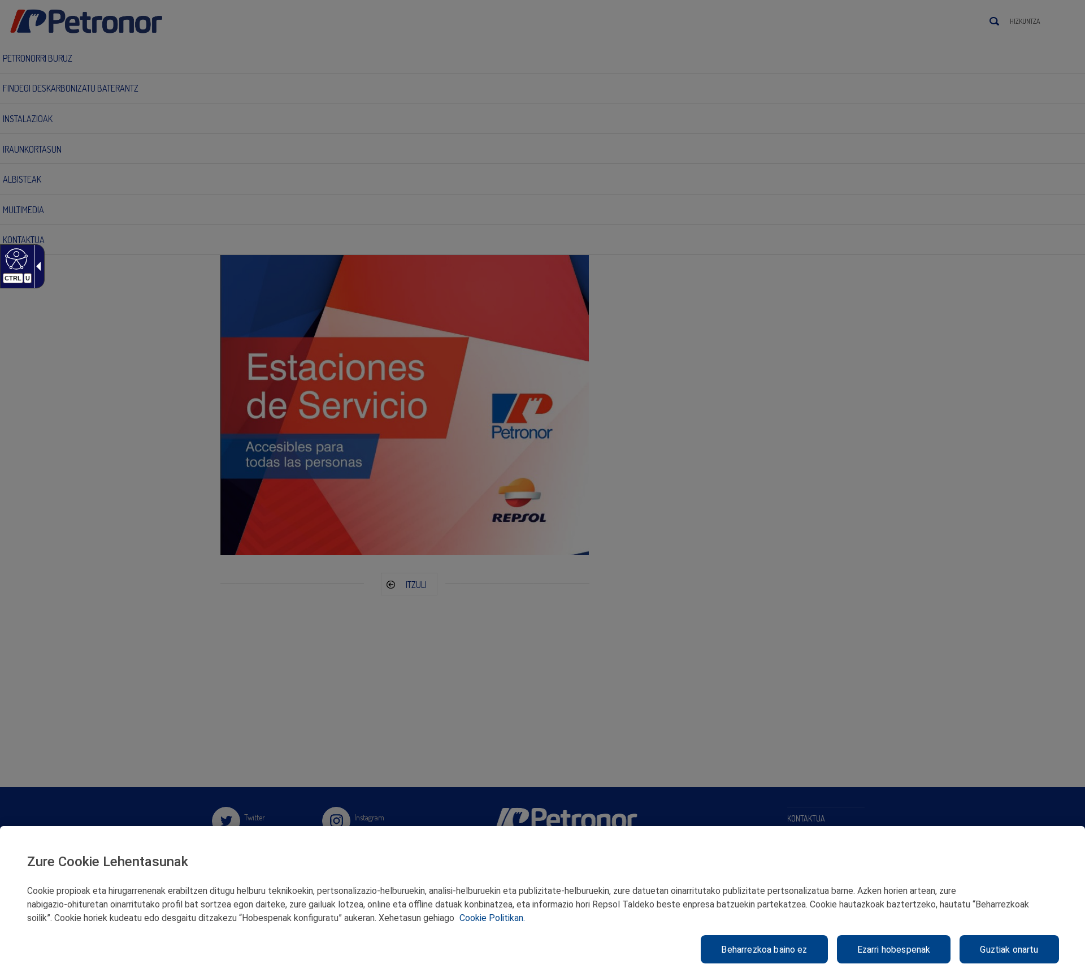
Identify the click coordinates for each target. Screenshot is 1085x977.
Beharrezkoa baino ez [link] (764, 949)
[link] (15, 258)
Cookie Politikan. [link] (492, 918)
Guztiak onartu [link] (1009, 949)
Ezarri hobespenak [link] (894, 949)
